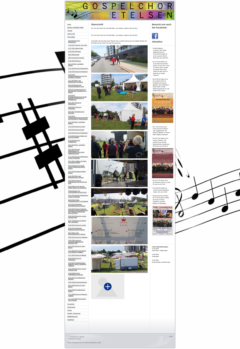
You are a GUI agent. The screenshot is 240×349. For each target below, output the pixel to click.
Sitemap (81, 337)
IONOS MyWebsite (90, 342)
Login (170, 336)
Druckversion (74, 337)
